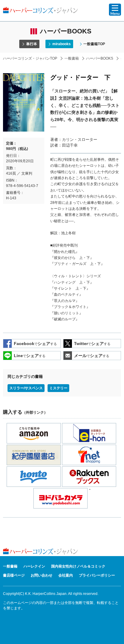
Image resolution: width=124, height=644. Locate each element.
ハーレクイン (34, 566)
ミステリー (58, 388)
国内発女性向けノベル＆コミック (78, 566)
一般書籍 (71, 58)
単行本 (31, 44)
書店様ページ (14, 575)
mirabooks (61, 44)
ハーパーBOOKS (99, 58)
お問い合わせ (41, 575)
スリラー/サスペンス (26, 388)
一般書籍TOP (94, 44)
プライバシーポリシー (97, 575)
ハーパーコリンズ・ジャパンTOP (30, 58)
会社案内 (65, 575)
